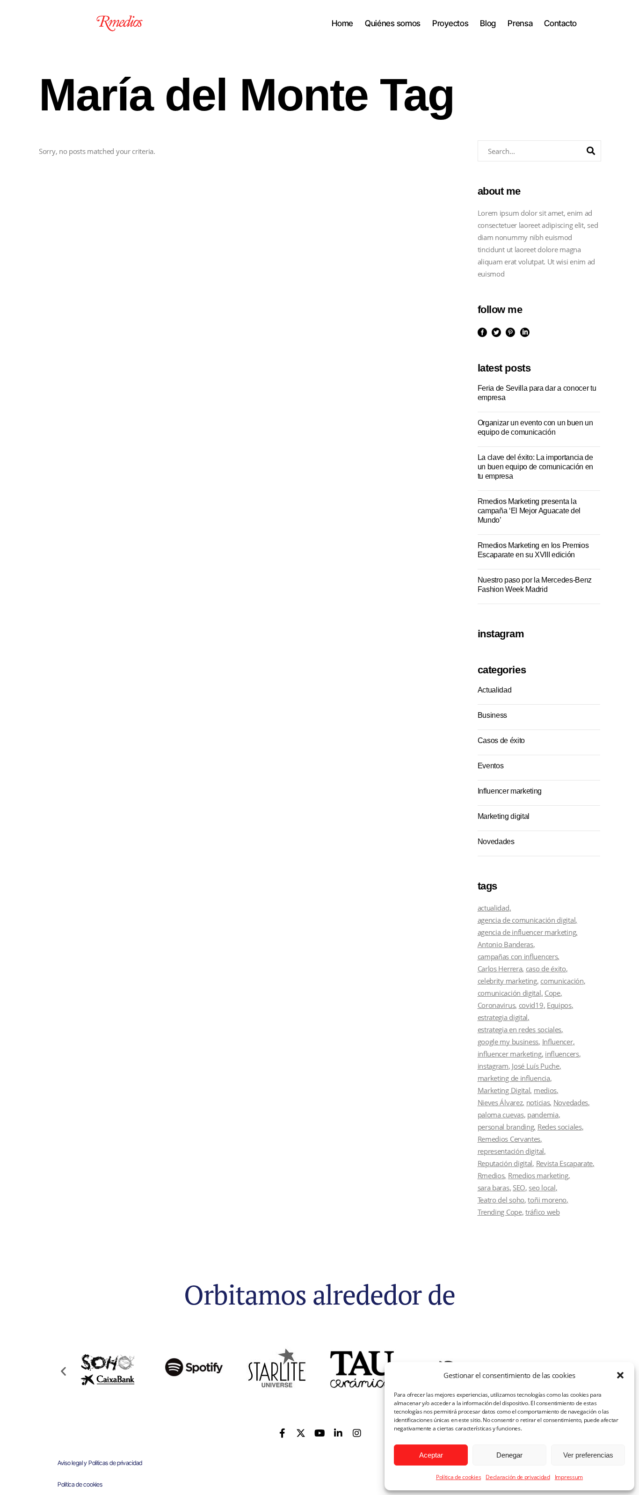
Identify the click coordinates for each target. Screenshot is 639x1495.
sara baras (493, 1187)
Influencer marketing (510, 791)
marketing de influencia (514, 1078)
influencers (562, 1053)
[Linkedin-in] (338, 1433)
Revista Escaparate (564, 1163)
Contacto (560, 23)
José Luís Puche (535, 1066)
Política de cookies (458, 1477)
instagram (493, 1066)
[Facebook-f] (282, 1433)
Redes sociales (559, 1126)
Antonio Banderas (505, 944)
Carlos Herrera (500, 968)
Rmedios (491, 1175)
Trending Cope (500, 1212)
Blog (488, 23)
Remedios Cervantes (509, 1139)
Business (492, 715)
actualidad (493, 907)
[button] (620, 1375)
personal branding (506, 1126)
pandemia (543, 1114)
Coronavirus (497, 1005)
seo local (542, 1187)
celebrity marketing (507, 980)
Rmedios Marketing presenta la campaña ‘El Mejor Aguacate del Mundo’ (529, 510)
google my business (508, 1041)
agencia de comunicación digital (527, 920)
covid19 (531, 1005)
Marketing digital (504, 816)
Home (342, 23)
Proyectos (450, 23)
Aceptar (431, 1455)
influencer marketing (510, 1053)
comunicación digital (509, 993)
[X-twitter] (300, 1433)
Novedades (496, 842)
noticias (538, 1102)
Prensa (520, 23)
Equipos (559, 1005)
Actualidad (495, 690)
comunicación (561, 980)
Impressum (569, 1477)
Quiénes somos (393, 23)
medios (545, 1090)
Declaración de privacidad (518, 1477)
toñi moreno (547, 1199)
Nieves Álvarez (500, 1102)
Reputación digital (505, 1163)
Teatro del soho (501, 1199)
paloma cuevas (501, 1114)
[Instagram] (356, 1433)
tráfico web (542, 1212)
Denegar (509, 1455)
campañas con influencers (518, 956)
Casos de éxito (501, 740)
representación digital (511, 1151)
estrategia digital (503, 1017)
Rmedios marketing (538, 1175)
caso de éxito (546, 968)
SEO (519, 1187)
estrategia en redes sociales (520, 1029)
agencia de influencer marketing (527, 932)
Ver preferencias (588, 1455)
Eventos (491, 766)
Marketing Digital (504, 1090)
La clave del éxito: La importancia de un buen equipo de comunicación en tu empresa (535, 466)
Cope (552, 993)
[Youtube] (319, 1433)
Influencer (557, 1041)
